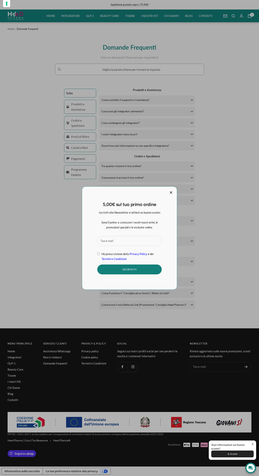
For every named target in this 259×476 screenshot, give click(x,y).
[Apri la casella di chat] (250, 468)
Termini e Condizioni (114, 258)
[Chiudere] (171, 192)
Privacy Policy (138, 253)
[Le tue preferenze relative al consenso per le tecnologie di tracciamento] (6, 3)
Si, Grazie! (233, 453)
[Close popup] (252, 444)
